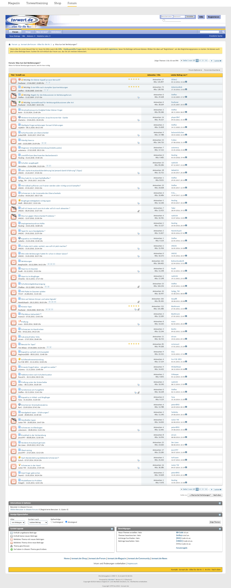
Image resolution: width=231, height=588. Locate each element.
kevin (20, 113)
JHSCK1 (21, 173)
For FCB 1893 (23, 362)
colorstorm (22, 430)
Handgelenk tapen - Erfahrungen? (35, 413)
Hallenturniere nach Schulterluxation (36, 375)
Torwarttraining (37, 3)
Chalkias (21, 287)
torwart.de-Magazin (117, 558)
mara (20, 324)
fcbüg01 (21, 483)
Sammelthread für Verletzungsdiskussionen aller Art (52, 103)
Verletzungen (26, 261)
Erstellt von (20, 75)
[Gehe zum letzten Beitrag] (186, 82)
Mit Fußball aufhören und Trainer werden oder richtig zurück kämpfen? (51, 186)
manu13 (21, 317)
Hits (158, 75)
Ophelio (21, 241)
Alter (12, 519)
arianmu (21, 370)
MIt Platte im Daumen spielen (33, 292)
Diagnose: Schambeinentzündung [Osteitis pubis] (41, 148)
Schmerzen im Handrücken (32, 329)
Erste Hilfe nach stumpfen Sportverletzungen (49, 87)
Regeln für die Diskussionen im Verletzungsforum (51, 95)
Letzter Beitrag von (178, 75)
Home (67, 558)
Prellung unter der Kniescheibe (34, 382)
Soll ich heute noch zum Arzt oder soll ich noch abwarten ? (45, 208)
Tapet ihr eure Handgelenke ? (33, 231)
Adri (19, 144)
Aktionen (30, 36)
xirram (20, 339)
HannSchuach (23, 303)
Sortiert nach (33, 519)
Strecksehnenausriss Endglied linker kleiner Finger (42, 110)
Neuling (21, 158)
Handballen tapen (28, 420)
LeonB (20, 415)
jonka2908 (22, 135)
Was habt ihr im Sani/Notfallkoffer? (36, 178)
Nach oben (217, 495)
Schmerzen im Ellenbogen (31, 428)
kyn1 (20, 407)
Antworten (151, 75)
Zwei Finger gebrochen (30, 473)
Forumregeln (181, 548)
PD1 (19, 332)
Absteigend (72, 522)
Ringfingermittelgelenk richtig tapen (36, 201)
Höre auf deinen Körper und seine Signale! (38, 299)
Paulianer (21, 83)
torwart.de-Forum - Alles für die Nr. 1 (36, 44)
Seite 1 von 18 (189, 61)
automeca (22, 150)
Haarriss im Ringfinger (30, 276)
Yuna (20, 400)
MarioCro (21, 120)
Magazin (14, 3)
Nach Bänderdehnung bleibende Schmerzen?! (40, 458)
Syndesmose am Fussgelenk (32, 390)
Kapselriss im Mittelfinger (31, 239)
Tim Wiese (22, 348)
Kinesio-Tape (26, 307)
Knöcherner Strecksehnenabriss (34, 405)
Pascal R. (21, 377)
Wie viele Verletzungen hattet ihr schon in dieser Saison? (44, 254)
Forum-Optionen (195, 70)
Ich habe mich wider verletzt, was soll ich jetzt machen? (44, 246)
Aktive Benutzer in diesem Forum (24, 510)
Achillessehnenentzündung (32, 360)
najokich (21, 128)
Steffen (21, 91)
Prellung (24, 322)
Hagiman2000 (23, 355)
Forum (72, 3)
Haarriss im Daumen (29, 269)
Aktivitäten (56, 32)
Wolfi (20, 203)
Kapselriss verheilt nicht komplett (35, 352)
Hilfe (201, 17)
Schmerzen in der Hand (31, 466)
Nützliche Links (43, 36)
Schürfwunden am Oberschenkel (34, 133)
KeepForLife (22, 265)
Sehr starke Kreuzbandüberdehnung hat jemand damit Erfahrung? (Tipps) (51, 171)
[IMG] (178, 538)
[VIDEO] (179, 541)
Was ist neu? (42, 32)
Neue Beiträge (14, 36)
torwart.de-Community (139, 558)
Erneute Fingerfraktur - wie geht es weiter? (38, 367)
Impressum (132, 563)
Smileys (179, 535)
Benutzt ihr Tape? (28, 345)
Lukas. (20, 385)
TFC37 (20, 294)
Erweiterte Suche (215, 36)
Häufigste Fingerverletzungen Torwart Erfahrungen (42, 125)
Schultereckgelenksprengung (33, 284)
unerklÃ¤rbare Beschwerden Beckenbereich (39, 156)
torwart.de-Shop (79, 558)
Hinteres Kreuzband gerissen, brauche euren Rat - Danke (44, 118)
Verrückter (22, 166)
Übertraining (26, 450)
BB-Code (179, 533)
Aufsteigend (58, 522)
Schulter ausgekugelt (29, 163)
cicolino (21, 196)
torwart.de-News (159, 558)
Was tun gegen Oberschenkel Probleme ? (38, 216)
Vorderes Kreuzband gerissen (33, 443)
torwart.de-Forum (97, 558)
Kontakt (174, 570)
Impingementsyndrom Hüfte (32, 224)
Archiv (207, 570)
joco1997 (21, 438)
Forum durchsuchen (211, 70)
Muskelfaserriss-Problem (31, 481)
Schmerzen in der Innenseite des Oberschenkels (41, 193)
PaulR (20, 271)
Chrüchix (21, 279)
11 (206, 61)
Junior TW (22, 423)
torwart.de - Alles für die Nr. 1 (191, 570)
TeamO (21, 475)
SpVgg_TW (22, 181)
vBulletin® (111, 580)
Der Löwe (21, 445)
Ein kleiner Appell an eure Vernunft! (45, 80)
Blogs (28, 32)
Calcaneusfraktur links (30, 337)
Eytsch (20, 460)
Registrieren (213, 17)
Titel (12, 75)
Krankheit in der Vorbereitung (33, 435)
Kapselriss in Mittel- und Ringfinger (35, 397)
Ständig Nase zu (27, 140)
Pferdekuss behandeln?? (31, 314)
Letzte (216, 61)
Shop (57, 3)
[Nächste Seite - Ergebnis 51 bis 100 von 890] (212, 60)
